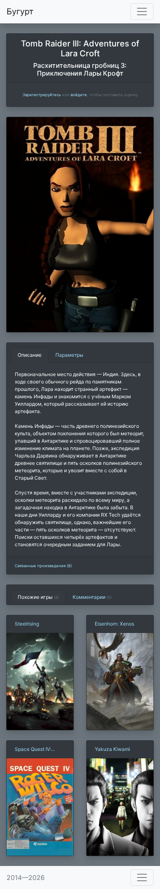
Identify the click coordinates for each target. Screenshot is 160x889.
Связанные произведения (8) (43, 565)
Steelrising (27, 624)
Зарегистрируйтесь (42, 94)
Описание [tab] (29, 355)
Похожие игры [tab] (38, 597)
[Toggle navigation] (141, 11)
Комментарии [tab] (92, 597)
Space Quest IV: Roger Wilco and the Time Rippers (38, 749)
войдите (79, 94)
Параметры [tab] (69, 355)
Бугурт (20, 11)
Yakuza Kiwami (112, 749)
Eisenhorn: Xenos (114, 624)
